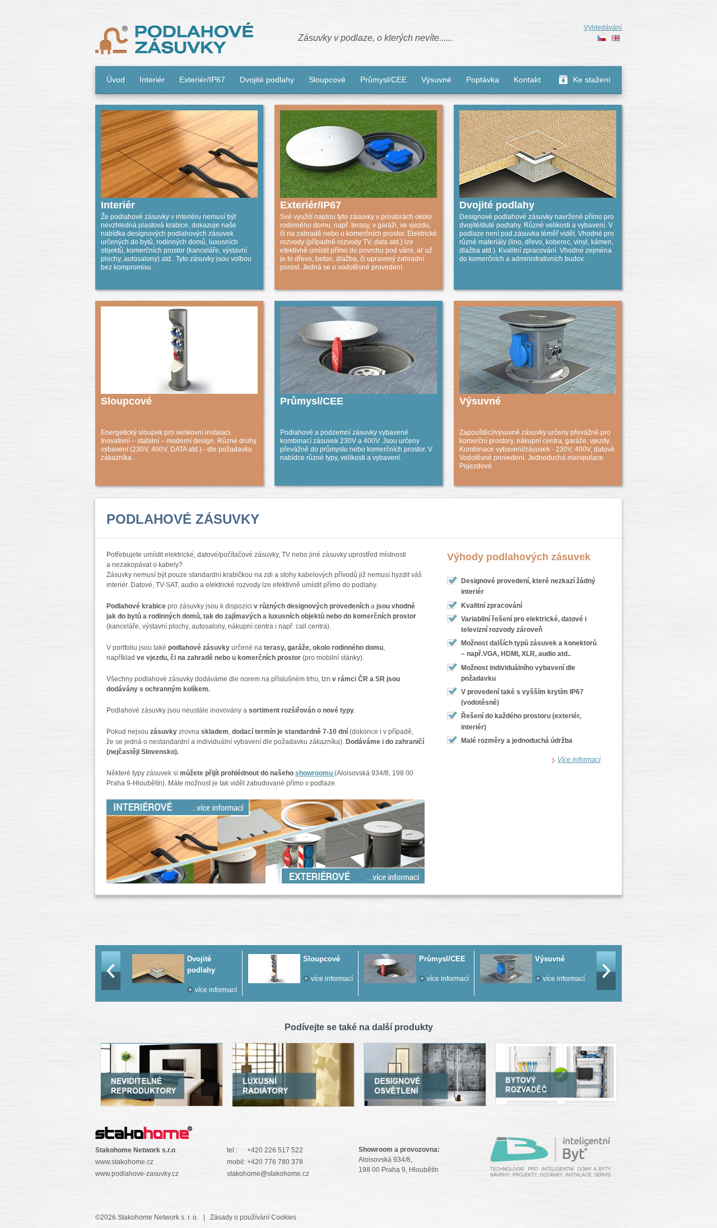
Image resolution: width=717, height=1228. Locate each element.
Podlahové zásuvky (174, 38)
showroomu (314, 773)
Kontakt (527, 79)
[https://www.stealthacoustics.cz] (161, 1100)
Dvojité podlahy (267, 79)
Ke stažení (592, 79)
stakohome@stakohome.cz (268, 1174)
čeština (601, 38)
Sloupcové (327, 79)
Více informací (578, 760)
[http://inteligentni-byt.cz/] (550, 1171)
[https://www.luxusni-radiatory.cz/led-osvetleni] (425, 1100)
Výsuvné (436, 79)
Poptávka (482, 79)
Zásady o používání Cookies (253, 1217)
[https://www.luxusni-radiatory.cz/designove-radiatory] (293, 1101)
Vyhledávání (603, 27)
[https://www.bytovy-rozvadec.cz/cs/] (556, 1099)
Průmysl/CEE (383, 79)
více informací (216, 979)
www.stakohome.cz (124, 1162)
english (615, 38)
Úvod (115, 79)
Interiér (152, 79)
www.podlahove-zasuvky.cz (137, 1174)
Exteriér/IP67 (202, 79)
